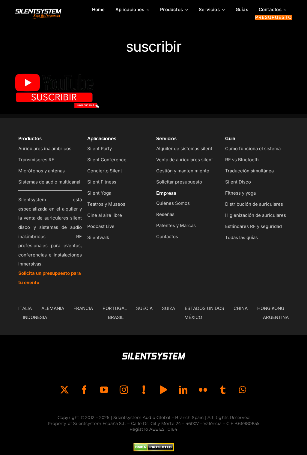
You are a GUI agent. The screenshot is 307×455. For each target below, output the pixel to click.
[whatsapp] (242, 389)
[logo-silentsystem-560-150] (38, 10)
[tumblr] (222, 389)
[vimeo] (163, 389)
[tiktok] (143, 389)
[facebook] (84, 389)
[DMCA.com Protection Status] (153, 447)
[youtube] (104, 389)
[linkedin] (183, 389)
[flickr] (203, 389)
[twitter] (64, 389)
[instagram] (123, 389)
